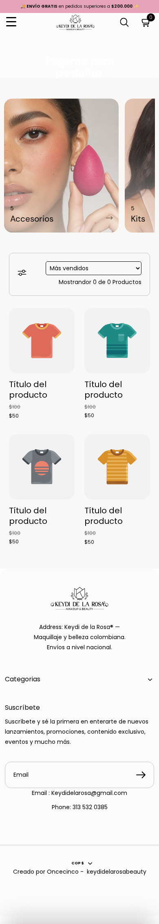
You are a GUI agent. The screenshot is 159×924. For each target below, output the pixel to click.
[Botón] (124, 22)
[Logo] (75, 22)
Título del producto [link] (28, 390)
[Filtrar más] (23, 274)
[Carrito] (146, 22)
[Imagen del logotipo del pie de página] (79, 598)
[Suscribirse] (141, 775)
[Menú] (11, 22)
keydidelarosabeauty (116, 872)
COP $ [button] (77, 863)
